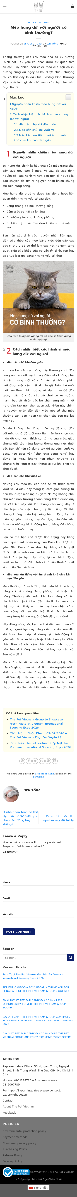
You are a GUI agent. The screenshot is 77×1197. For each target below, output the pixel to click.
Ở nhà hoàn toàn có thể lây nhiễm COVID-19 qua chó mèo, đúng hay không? (20, 818)
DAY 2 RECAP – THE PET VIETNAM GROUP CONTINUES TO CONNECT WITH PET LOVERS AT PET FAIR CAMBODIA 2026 (38, 1020)
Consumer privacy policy (19, 1143)
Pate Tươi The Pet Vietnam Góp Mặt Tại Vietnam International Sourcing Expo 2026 (40, 745)
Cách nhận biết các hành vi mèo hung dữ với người (39, 116)
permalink (38, 776)
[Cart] (72, 6)
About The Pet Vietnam (19, 1106)
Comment (10, 852)
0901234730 (22, 1080)
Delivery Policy (13, 1161)
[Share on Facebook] (29, 761)
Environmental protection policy (24, 1131)
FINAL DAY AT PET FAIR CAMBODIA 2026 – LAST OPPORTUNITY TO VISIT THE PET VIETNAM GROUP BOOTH (34, 1004)
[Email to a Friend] (42, 761)
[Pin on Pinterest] (48, 761)
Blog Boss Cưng (39, 22)
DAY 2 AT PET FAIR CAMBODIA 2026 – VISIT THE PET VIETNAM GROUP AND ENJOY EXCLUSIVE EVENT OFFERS (37, 1035)
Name (6, 882)
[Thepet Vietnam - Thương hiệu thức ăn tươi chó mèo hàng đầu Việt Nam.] (38, 6)
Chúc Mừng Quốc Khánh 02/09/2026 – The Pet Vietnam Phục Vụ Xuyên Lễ (38, 735)
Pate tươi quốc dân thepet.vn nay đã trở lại (57, 818)
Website (8, 914)
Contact (8, 1100)
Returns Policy (12, 1155)
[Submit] (70, 957)
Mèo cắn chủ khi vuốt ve (36, 130)
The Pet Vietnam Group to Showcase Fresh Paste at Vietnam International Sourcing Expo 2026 (36, 723)
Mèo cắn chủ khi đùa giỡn (37, 124)
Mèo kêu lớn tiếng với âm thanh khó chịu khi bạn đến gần (40, 137)
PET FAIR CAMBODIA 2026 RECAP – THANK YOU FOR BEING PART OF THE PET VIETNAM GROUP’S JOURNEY (36, 989)
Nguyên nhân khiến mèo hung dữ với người (38, 106)
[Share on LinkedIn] (55, 761)
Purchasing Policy (15, 1149)
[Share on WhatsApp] (22, 761)
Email (6, 898)
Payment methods (15, 1137)
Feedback (9, 1112)
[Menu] (5, 6)
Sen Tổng (52, 43)
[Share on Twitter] (35, 761)
